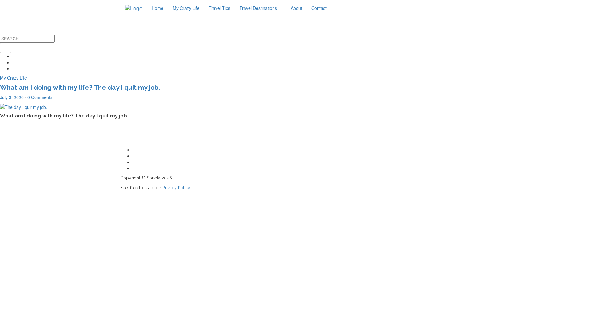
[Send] (134, 168)
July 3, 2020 (12, 97)
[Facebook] (14, 62)
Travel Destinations (259, 8)
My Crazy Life (186, 8)
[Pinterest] (14, 68)
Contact (319, 8)
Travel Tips (219, 8)
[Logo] (134, 8)
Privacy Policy (176, 187)
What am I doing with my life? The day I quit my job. (80, 87)
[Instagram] (14, 56)
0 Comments (39, 97)
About (296, 8)
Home (157, 8)
